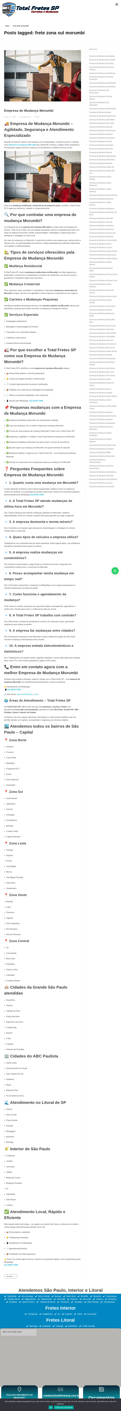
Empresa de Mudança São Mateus (102, 368)
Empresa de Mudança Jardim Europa (103, 195)
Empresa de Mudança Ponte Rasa (102, 375)
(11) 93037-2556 (36, 401)
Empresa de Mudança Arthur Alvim (102, 456)
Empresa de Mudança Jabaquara (101, 208)
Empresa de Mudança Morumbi (28, 110)
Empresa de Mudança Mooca (100, 389)
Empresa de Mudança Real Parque (102, 130)
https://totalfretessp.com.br (27, 694)
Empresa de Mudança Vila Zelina (101, 329)
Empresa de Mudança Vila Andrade (102, 108)
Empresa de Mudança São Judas (101, 123)
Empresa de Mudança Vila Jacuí (101, 340)
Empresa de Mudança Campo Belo (102, 306)
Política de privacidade (63, 1407)
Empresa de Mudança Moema (100, 152)
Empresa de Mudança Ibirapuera (101, 229)
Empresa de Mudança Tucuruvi (101, 483)
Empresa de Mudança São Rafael (102, 119)
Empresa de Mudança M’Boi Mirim (102, 159)
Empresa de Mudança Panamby (101, 145)
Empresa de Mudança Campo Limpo (103, 296)
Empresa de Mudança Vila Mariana (102, 86)
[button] (117, 4)
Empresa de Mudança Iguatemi (101, 419)
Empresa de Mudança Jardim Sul (101, 167)
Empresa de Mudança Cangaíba (101, 449)
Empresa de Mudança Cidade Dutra (102, 255)
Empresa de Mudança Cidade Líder (102, 445)
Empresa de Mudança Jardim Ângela (103, 351)
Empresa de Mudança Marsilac (100, 163)
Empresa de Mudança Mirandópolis (102, 156)
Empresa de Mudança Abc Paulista (102, 59)
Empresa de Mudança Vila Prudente (102, 333)
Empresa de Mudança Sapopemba (102, 358)
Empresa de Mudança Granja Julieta (103, 240)
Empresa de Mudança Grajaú (100, 244)
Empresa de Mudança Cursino (100, 247)
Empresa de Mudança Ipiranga (100, 222)
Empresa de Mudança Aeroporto (101, 199)
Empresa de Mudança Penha (100, 379)
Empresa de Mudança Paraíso (100, 141)
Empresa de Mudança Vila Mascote (102, 83)
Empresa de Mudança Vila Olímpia (102, 73)
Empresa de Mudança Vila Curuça (102, 347)
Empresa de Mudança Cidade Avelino (103, 258)
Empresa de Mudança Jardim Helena (103, 396)
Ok (51, 1407)
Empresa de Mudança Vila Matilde (102, 336)
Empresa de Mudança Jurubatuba (102, 56)
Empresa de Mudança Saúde (100, 112)
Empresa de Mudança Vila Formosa (102, 344)
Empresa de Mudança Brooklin (100, 310)
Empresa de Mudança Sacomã (100, 127)
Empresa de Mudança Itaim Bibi (101, 218)
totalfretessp (26, 117)
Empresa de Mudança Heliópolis (101, 236)
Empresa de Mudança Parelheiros (102, 138)
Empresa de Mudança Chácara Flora (103, 280)
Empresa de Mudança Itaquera (100, 412)
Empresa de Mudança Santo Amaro (102, 116)
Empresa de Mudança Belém (100, 452)
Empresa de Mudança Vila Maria (101, 475)
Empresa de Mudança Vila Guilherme (103, 479)
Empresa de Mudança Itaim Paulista (102, 416)
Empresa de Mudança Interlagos (101, 225)
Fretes (36, 117)
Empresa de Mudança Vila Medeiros (102, 472)
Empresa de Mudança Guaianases (102, 423)
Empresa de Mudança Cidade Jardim (103, 251)
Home (7, 26)
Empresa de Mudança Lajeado (100, 392)
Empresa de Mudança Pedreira (101, 134)
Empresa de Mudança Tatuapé (100, 355)
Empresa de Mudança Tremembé (101, 486)
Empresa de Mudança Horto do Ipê (102, 233)
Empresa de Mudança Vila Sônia (101, 63)
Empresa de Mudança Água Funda (102, 325)
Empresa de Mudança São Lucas (101, 372)
